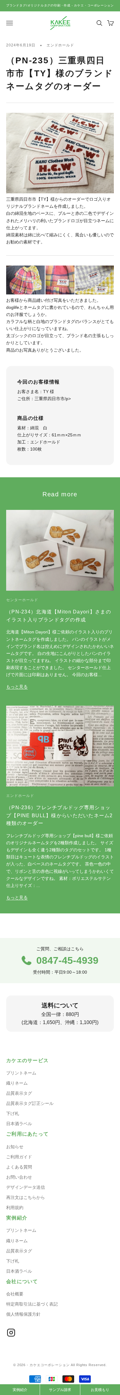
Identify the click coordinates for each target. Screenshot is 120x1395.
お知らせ (14, 1146)
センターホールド (22, 600)
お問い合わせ (19, 1177)
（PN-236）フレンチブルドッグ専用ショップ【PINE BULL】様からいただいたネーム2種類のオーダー (59, 815)
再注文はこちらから (25, 1197)
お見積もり (100, 1390)
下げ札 (12, 1113)
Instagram (11, 1333)
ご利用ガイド (19, 1156)
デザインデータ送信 (25, 1187)
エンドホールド (60, 45)
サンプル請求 (60, 1390)
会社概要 (14, 1293)
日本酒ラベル (19, 1123)
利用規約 (14, 1207)
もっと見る (17, 686)
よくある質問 (19, 1166)
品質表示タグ (19, 1093)
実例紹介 (20, 1390)
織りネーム (17, 1083)
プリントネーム (21, 1072)
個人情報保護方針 (23, 1314)
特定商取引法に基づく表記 (32, 1304)
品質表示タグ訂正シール (30, 1103)
